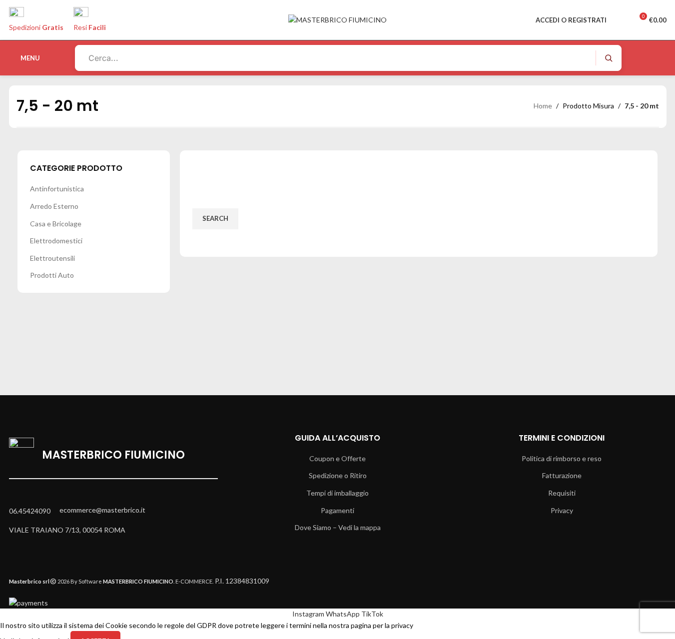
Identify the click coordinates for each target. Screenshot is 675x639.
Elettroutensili (52, 258)
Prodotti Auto (52, 275)
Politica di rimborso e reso (562, 458)
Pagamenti (337, 510)
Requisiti (562, 493)
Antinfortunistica (57, 188)
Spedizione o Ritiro (338, 475)
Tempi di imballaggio (337, 493)
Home (543, 105)
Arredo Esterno (54, 206)
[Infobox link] (337, 37)
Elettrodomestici (56, 240)
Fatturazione (562, 475)
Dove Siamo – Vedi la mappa (338, 527)
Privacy (562, 510)
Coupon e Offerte (337, 458)
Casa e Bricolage (55, 223)
